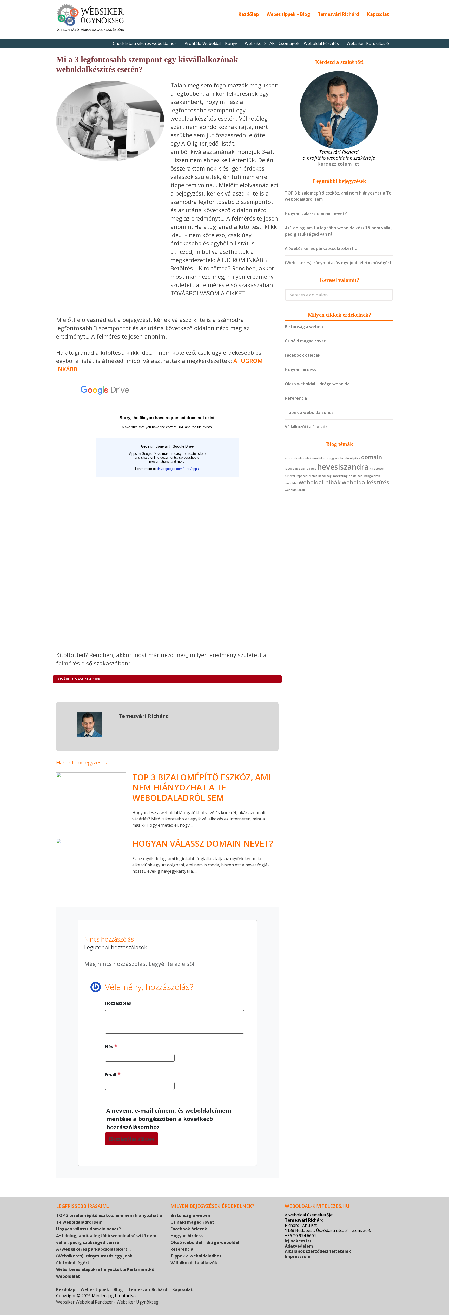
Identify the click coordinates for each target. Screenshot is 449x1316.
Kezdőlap (248, 14)
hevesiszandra (343, 467)
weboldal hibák (320, 482)
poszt (352, 476)
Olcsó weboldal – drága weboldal (318, 384)
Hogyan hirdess (300, 369)
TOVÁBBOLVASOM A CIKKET (80, 679)
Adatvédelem (299, 1246)
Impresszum (298, 1256)
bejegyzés (332, 458)
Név (111, 1046)
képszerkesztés (306, 476)
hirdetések (377, 468)
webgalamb (372, 476)
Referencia (296, 398)
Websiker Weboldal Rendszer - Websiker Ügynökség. (107, 1302)
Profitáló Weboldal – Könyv (210, 43)
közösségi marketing (333, 476)
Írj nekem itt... (300, 1241)
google (311, 468)
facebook (291, 468)
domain (371, 457)
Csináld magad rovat (305, 341)
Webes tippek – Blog (288, 14)
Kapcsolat (378, 14)
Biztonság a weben (304, 326)
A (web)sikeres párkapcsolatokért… (321, 248)
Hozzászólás (118, 1003)
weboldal (291, 483)
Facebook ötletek (302, 355)
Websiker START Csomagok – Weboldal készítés (292, 43)
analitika (318, 458)
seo (360, 476)
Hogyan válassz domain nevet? (202, 843)
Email (113, 1074)
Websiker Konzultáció (368, 43)
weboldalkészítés (365, 482)
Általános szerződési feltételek (318, 1251)
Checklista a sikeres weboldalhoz (145, 43)
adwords (291, 458)
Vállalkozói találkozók (306, 427)
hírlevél (290, 476)
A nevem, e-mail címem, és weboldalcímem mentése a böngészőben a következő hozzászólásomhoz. (168, 1118)
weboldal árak (295, 490)
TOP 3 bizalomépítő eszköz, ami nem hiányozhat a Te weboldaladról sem (201, 787)
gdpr (302, 468)
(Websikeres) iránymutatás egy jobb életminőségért (338, 262)
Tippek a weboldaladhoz (309, 412)
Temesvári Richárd (338, 14)
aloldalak (304, 458)
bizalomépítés (350, 458)
